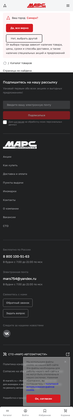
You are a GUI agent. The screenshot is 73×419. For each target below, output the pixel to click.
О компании (11, 208)
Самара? (32, 17)
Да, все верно (19, 27)
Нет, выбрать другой (24, 38)
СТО (6, 225)
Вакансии (9, 217)
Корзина (65, 415)
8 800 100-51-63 (16, 256)
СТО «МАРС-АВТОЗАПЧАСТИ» (27, 354)
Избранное (45, 415)
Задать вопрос (15, 313)
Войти (25, 415)
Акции (7, 156)
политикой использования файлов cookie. (42, 387)
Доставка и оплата (15, 173)
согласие (19, 121)
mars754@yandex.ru (19, 278)
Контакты (9, 199)
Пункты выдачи (13, 182)
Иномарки (9, 191)
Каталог (7, 415)
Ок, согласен (43, 398)
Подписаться (36, 115)
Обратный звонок (17, 302)
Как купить (10, 165)
